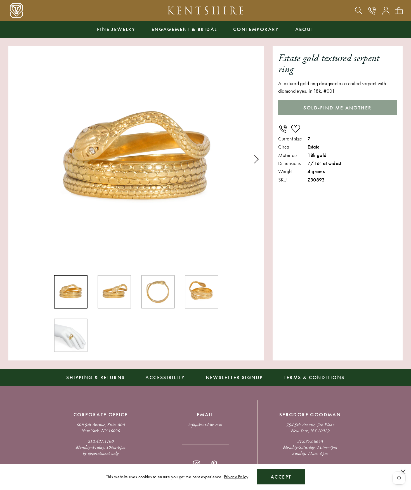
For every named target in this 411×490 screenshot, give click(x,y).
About (304, 29)
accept (281, 477)
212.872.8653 (310, 441)
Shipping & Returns (95, 377)
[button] (254, 159)
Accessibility (165, 377)
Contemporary (256, 29)
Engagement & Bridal (184, 29)
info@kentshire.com (205, 425)
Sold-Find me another (337, 107)
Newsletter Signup (234, 377)
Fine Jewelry (116, 29)
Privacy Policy (236, 477)
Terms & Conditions (314, 377)
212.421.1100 (101, 441)
